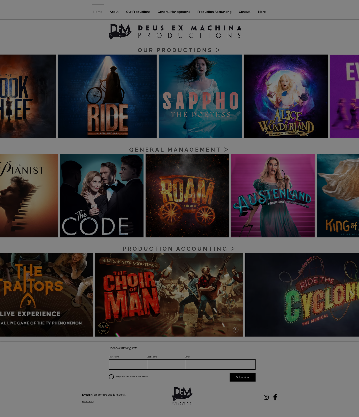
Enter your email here (122, 218)
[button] (257, 164)
